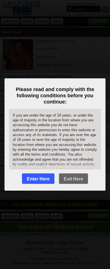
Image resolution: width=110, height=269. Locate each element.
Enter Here (38, 179)
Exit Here (73, 179)
